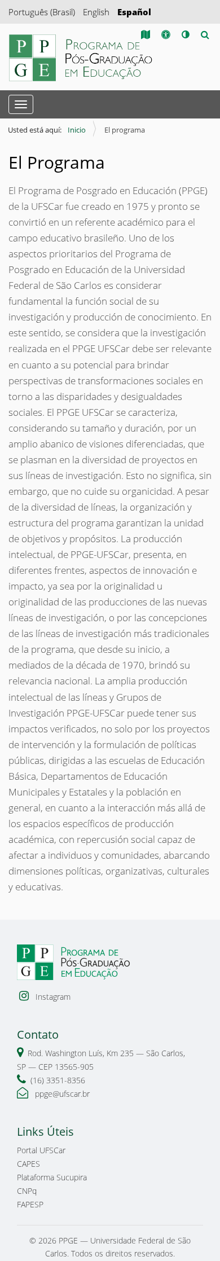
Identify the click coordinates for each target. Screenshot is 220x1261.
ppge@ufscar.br (61, 1093)
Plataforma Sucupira (52, 1177)
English (96, 11)
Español (134, 11)
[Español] (81, 58)
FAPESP (30, 1204)
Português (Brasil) (41, 11)
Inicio (77, 130)
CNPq (27, 1190)
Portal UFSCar (41, 1150)
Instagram (52, 996)
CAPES (28, 1163)
